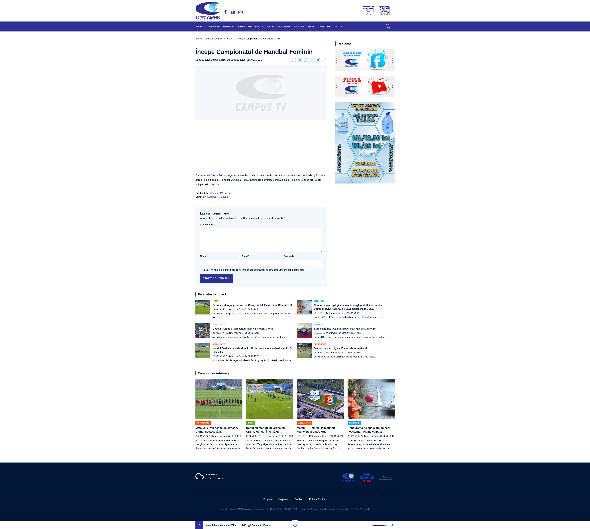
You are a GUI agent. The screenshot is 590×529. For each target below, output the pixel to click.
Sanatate (324, 26)
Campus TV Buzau (220, 193)
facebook (225, 12)
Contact (299, 499)
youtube (233, 12)
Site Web (289, 256)
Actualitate (244, 26)
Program (268, 499)
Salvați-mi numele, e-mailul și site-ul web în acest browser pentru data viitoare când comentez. (254, 269)
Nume (203, 256)
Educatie (299, 26)
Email (245, 256)
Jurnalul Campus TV (220, 26)
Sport (270, 26)
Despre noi (283, 499)
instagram (240, 12)
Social (312, 26)
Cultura (339, 26)
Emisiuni (200, 26)
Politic (259, 26)
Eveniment (284, 26)
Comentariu (207, 224)
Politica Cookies (318, 499)
